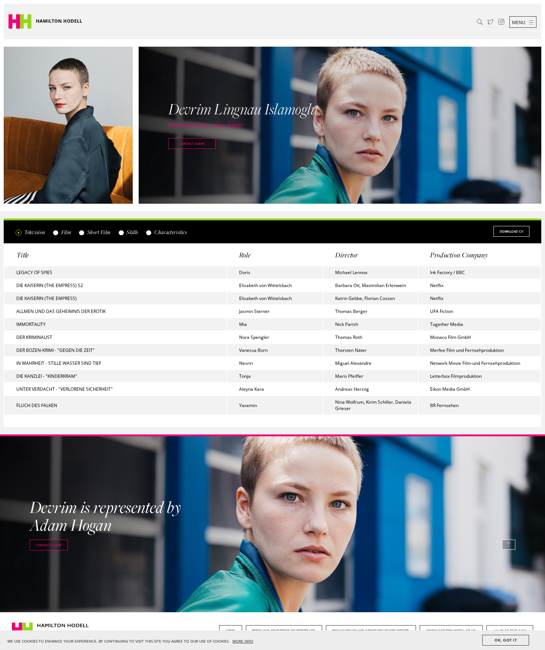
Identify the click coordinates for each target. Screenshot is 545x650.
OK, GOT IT (506, 640)
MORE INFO (242, 641)
